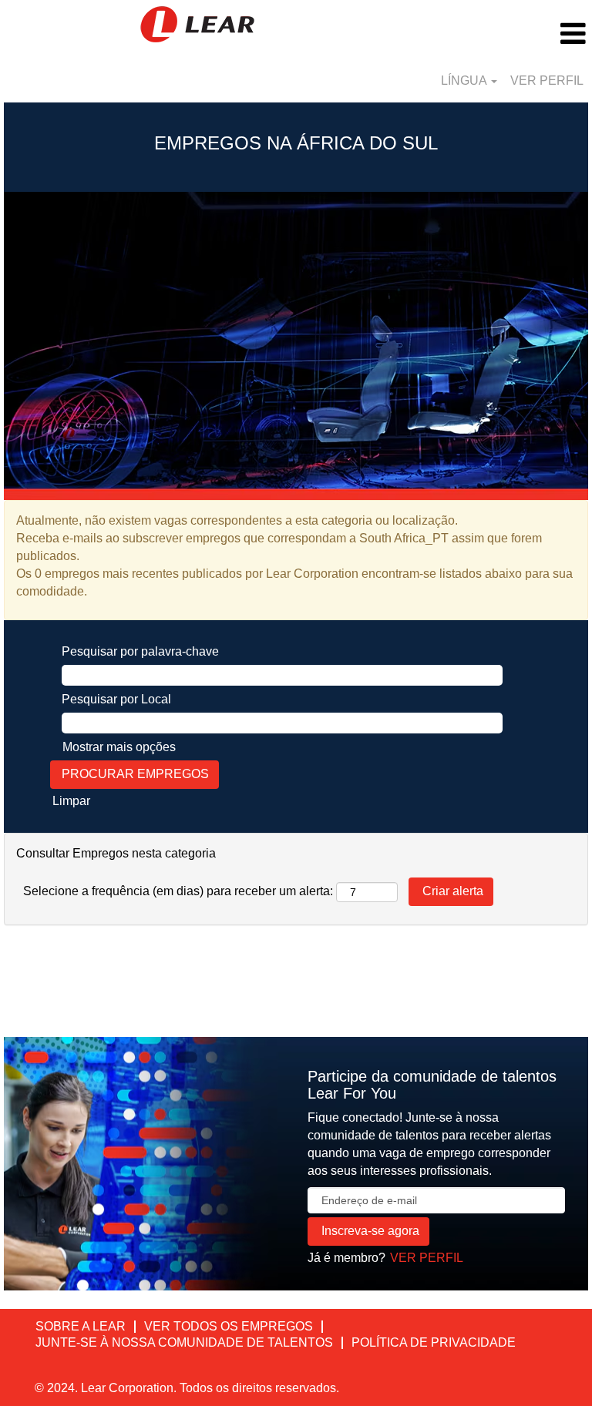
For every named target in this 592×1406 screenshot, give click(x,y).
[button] (493, 34)
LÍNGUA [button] (465, 80)
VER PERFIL (547, 80)
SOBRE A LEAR (80, 1326)
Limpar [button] (71, 800)
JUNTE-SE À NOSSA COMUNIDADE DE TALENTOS (184, 1342)
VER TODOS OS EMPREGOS (228, 1326)
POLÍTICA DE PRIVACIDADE (434, 1342)
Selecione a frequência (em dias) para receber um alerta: (178, 891)
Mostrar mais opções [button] (119, 746)
